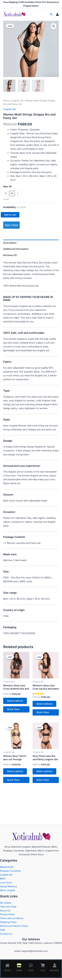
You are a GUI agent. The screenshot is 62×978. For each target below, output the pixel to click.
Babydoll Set (6, 867)
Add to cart (10, 214)
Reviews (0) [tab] (10, 255)
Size (7, 186)
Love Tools (6, 882)
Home (6, 100)
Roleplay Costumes (10, 870)
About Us (5, 910)
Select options (15, 700)
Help (2, 929)
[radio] (5, 193)
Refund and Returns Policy (14, 926)
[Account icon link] (57, 14)
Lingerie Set (17, 100)
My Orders (5, 902)
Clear (6, 199)
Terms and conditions (12, 918)
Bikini (3, 878)
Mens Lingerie (7, 890)
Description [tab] (10, 242)
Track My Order (8, 906)
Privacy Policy (7, 914)
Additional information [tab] (15, 249)
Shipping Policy (8, 922)
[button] (51, 14)
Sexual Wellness (8, 886)
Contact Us (6, 933)
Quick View (13, 709)
